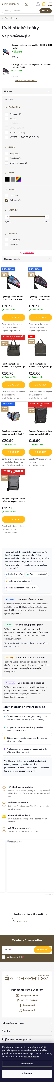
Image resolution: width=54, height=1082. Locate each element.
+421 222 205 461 (29, 1000)
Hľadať (46, 10)
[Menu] (50, 4)
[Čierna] (7, 179)
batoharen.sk (29, 1005)
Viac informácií (31, 1056)
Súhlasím (27, 1073)
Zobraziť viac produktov (26, 81)
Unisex (14, 244)
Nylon (13, 195)
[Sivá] (13, 179)
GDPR (20, 957)
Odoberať (43, 949)
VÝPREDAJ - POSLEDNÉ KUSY (24, 137)
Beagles (14, 153)
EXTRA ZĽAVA (17, 132)
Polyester (15, 200)
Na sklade (15, 114)
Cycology (15, 158)
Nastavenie (27, 1063)
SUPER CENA (17, 128)
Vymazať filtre (28, 252)
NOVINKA (15, 123)
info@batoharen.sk (29, 995)
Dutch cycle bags (18, 163)
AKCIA (14, 118)
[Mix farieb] (18, 179)
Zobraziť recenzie (20, 921)
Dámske (14, 240)
